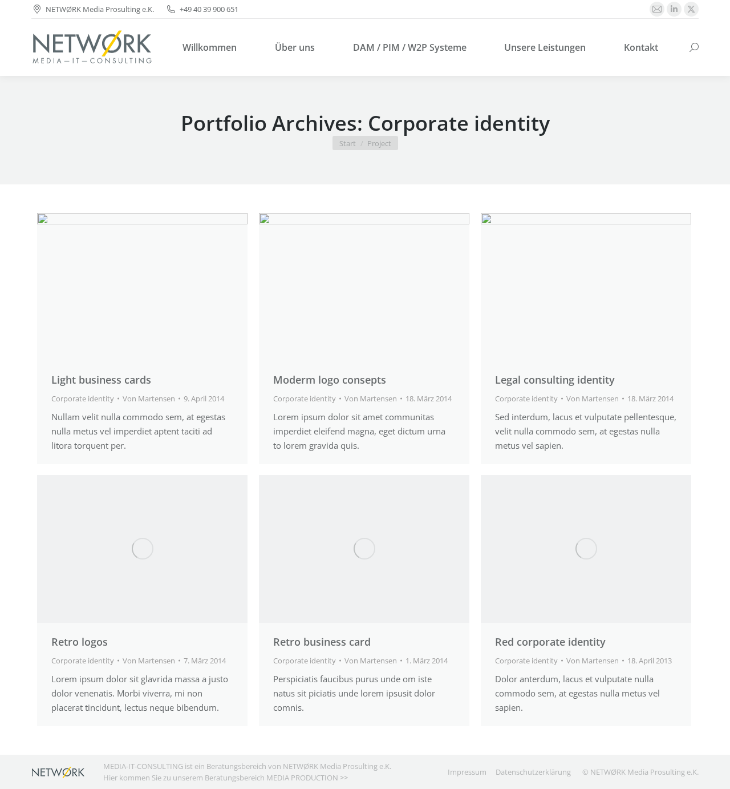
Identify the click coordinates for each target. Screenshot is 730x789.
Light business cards (101, 380)
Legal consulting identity (555, 380)
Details (158, 286)
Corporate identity (82, 398)
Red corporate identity (550, 642)
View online (333, 286)
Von (149, 398)
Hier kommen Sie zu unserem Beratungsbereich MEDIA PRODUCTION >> (225, 777)
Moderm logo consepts (329, 380)
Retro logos (79, 642)
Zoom (127, 286)
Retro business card (322, 642)
